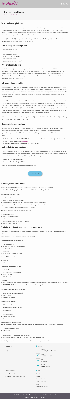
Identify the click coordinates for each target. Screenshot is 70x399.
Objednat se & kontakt (42, 386)
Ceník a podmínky (41, 381)
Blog (37, 384)
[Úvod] (4, 14)
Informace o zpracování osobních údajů (15, 376)
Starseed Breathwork (11, 14)
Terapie (38, 376)
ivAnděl (10, 4)
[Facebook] (7, 351)
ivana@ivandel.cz (46, 366)
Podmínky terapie (10, 374)
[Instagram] (13, 351)
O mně (38, 374)
